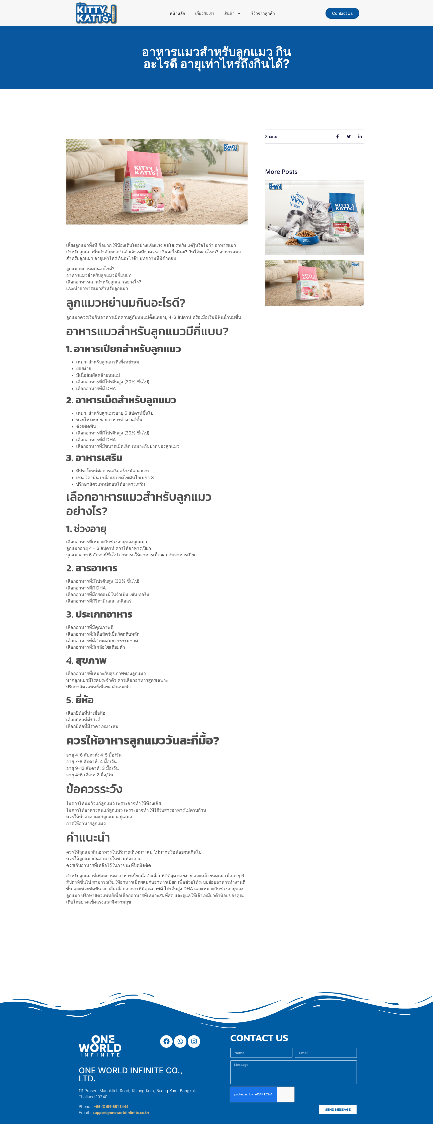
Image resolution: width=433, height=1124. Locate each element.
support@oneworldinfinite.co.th (121, 1112)
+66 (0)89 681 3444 (111, 1106)
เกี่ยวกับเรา (204, 13)
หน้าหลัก (177, 13)
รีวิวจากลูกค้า (263, 13)
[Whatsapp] (180, 1041)
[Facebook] (166, 1041)
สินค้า (229, 13)
